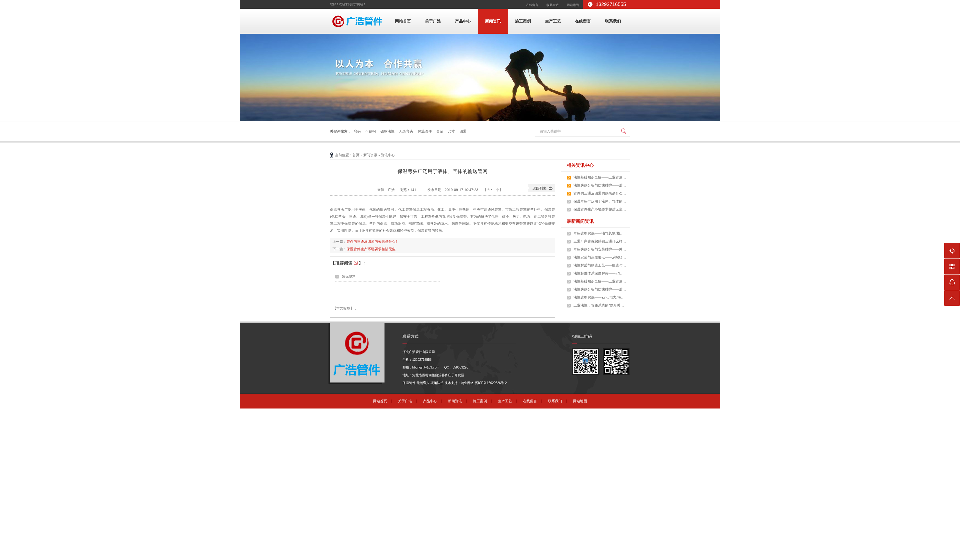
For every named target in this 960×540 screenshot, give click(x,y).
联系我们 (613, 21)
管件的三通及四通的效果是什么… (600, 193)
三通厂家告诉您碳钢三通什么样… (600, 241)
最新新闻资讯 (580, 221)
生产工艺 (553, 21)
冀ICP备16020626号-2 (491, 383)
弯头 (357, 131)
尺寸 (451, 131)
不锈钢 (370, 131)
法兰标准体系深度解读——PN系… (600, 273)
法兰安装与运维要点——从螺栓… (600, 257)
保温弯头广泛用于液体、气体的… (600, 201)
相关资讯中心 (580, 165)
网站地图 (573, 5)
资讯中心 (388, 155)
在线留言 (532, 5)
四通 (463, 131)
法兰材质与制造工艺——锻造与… (600, 265)
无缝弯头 (406, 131)
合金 (439, 131)
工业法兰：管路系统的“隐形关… (599, 305)
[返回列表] (541, 191)
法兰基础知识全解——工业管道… (600, 177)
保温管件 (425, 131)
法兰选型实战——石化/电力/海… (599, 297)
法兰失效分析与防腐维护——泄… (600, 185)
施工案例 (523, 21)
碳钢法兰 (387, 131)
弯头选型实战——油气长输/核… (599, 233)
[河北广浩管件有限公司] (358, 28)
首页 (356, 155)
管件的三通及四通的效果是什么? (372, 242)
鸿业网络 (467, 383)
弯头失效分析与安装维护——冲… (600, 249)
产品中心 (463, 21)
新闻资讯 (493, 21)
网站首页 (403, 21)
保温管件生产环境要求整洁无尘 (371, 249)
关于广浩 (433, 21)
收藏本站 (552, 5)
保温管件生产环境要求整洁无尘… (600, 209)
